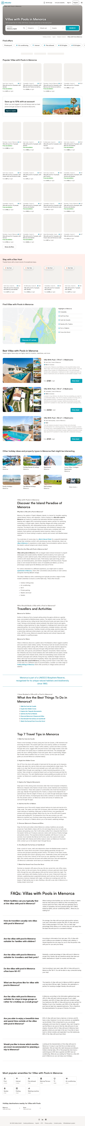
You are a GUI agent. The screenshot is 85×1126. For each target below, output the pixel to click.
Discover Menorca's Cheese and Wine (32, 716)
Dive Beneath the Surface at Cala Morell (33, 718)
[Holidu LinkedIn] (42, 1119)
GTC (42, 1123)
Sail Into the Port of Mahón (29, 714)
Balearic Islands (61, 37)
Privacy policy (48, 1123)
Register (75, 2)
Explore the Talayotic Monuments (31, 711)
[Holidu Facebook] (45, 1119)
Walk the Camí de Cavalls (28, 706)
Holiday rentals (47, 37)
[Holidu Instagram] (39, 1119)
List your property (60, 2)
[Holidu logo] (9, 2)
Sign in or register (11, 110)
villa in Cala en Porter (45, 539)
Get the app (49, 2)
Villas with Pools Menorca (74, 37)
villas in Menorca (22, 543)
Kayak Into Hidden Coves (28, 709)
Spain (54, 37)
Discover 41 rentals (29, 340)
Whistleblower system (69, 1123)
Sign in (69, 2)
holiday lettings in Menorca (25, 664)
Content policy (58, 1123)
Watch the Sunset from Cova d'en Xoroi (33, 721)
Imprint (37, 1123)
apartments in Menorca (24, 570)
